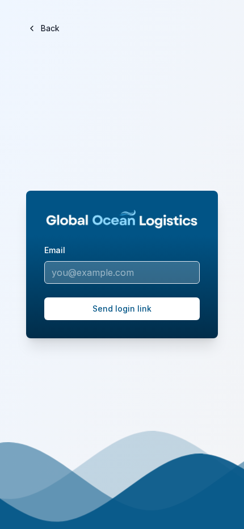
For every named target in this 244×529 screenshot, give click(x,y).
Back (50, 28)
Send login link (122, 308)
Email (54, 250)
